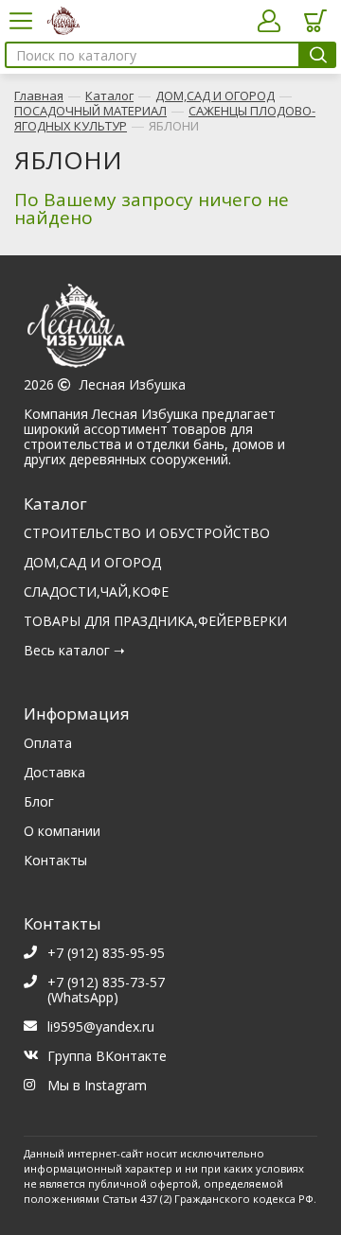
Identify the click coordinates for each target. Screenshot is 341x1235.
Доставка (54, 772)
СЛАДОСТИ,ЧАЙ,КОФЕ (96, 591)
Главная (38, 95)
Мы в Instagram (97, 1085)
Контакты (55, 860)
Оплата (48, 743)
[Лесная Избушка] (170, 330)
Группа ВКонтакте (107, 1056)
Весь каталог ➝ (74, 650)
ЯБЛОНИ (174, 125)
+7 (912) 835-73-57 (106, 982)
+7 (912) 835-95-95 (106, 953)
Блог (39, 801)
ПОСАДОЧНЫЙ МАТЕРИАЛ (90, 110)
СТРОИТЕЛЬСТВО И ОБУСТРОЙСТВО (147, 533)
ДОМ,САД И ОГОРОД (215, 95)
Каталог (109, 95)
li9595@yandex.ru (100, 1026)
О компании (62, 831)
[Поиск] (317, 55)
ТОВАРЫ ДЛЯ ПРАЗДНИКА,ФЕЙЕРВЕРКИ (155, 621)
